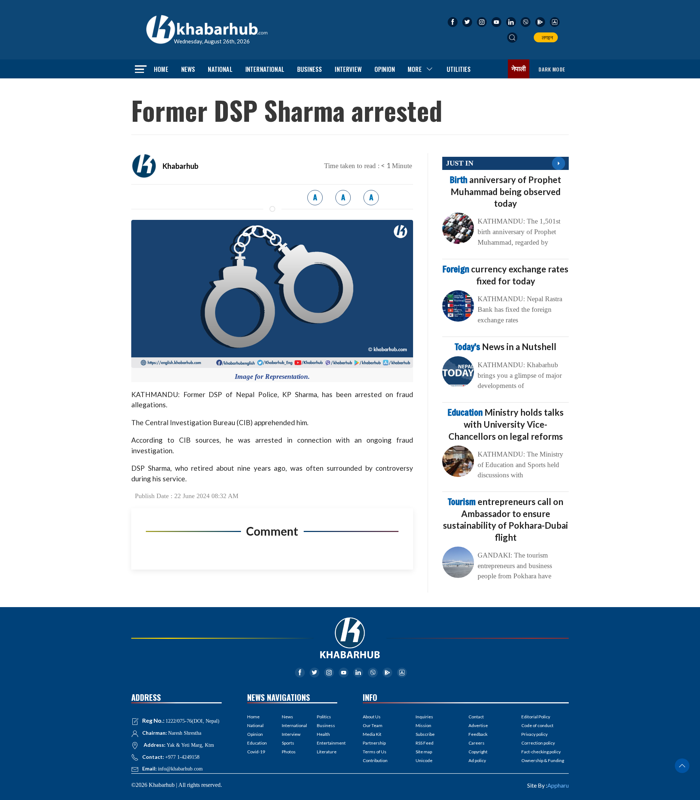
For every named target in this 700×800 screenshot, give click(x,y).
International (264, 69)
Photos (289, 751)
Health (323, 734)
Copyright (477, 751)
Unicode (424, 760)
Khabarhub (180, 166)
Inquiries (424, 716)
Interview (348, 69)
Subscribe (425, 734)
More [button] (415, 69)
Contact (476, 716)
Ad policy (477, 760)
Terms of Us (374, 751)
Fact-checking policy (541, 751)
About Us (372, 716)
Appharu (558, 785)
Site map (424, 751)
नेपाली (519, 69)
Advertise (478, 725)
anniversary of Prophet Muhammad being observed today (505, 191)
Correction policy (538, 743)
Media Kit (372, 734)
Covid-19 (256, 751)
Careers (476, 743)
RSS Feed (424, 743)
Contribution (375, 760)
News (188, 69)
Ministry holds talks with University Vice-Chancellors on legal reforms (506, 424)
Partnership (374, 743)
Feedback (477, 734)
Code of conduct (537, 725)
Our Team (372, 725)
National (220, 69)
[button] (512, 37)
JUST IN (459, 163)
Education (257, 743)
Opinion (384, 69)
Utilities (459, 69)
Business (309, 69)
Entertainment (327, 743)
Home (161, 69)
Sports (288, 743)
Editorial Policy (535, 716)
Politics (324, 716)
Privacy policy (534, 734)
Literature (327, 751)
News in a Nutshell (505, 346)
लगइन (546, 37)
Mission (423, 725)
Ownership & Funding (542, 760)
